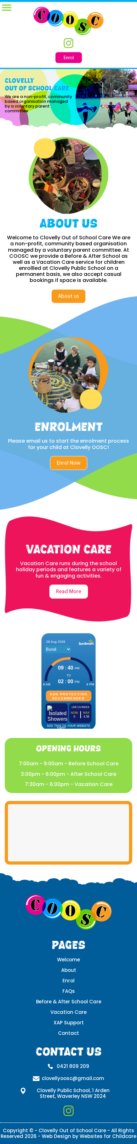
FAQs (68, 991)
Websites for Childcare (108, 1136)
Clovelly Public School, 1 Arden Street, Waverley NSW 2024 (73, 1093)
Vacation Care (68, 1012)
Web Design (56, 1136)
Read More (68, 591)
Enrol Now (69, 463)
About (68, 970)
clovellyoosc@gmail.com (73, 1078)
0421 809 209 (73, 1066)
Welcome (68, 960)
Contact (68, 1033)
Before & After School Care (68, 1002)
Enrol (68, 57)
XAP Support (69, 1023)
